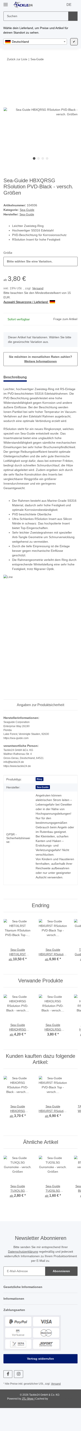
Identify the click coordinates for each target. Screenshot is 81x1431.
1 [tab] (34, 158)
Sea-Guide (26, 210)
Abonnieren (61, 1294)
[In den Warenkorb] (6, 72)
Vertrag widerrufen (41, 1381)
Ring (39, 792)
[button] (40, 1309)
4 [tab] (47, 158)
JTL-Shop (27, 1421)
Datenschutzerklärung (22, 1274)
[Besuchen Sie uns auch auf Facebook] (7, 1397)
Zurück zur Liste (17, 59)
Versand (39, 289)
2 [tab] (38, 158)
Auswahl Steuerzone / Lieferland (27, 302)
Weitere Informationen (40, 362)
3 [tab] (42, 158)
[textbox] (35, 41)
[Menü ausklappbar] (5, 2)
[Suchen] (73, 16)
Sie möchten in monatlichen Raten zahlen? (40, 359)
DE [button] (69, 4)
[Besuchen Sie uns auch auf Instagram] (18, 1397)
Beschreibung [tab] (15, 377)
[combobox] (35, 42)
